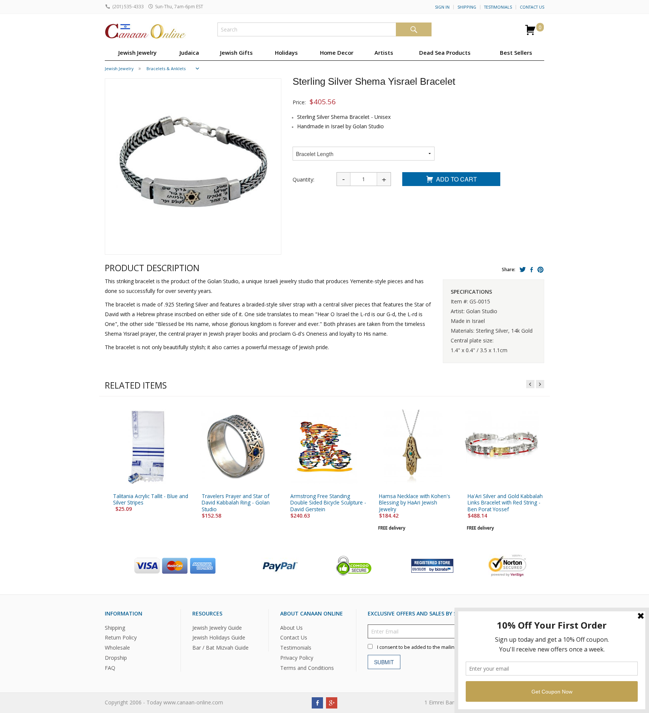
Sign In (442, 7)
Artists (383, 52)
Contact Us (532, 7)
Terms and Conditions (307, 668)
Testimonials (498, 7)
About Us (291, 627)
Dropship (116, 658)
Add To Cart (456, 179)
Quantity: (303, 179)
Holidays (286, 52)
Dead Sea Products (445, 52)
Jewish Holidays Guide (218, 637)
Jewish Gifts (236, 52)
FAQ (110, 668)
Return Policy (121, 637)
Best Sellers (516, 52)
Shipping (466, 7)
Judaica (189, 52)
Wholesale (117, 647)
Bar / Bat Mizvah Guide (220, 647)
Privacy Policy (296, 658)
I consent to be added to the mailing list (420, 647)
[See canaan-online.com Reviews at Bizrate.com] (432, 565)
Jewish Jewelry (137, 52)
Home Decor (336, 52)
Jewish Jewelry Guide (217, 627)
